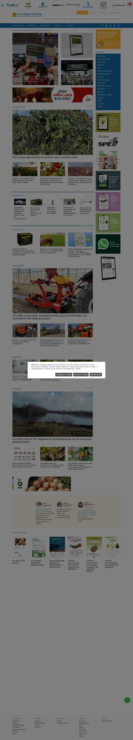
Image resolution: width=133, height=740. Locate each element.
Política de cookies (73, 369)
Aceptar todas (95, 375)
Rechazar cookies (81, 375)
